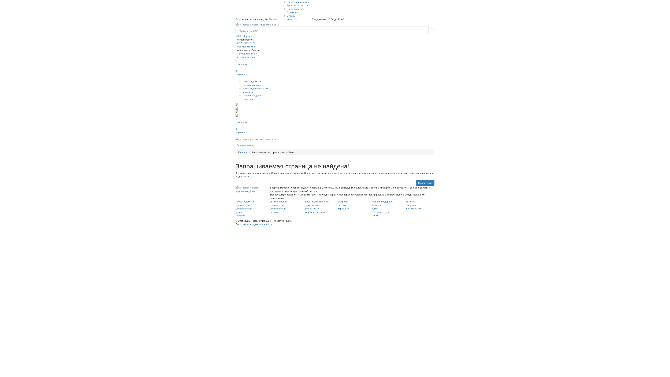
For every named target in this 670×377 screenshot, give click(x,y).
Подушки (411, 205)
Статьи (291, 15)
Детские (342, 205)
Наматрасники (414, 208)
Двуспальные (311, 208)
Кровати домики (252, 81)
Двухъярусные (244, 208)
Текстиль (248, 99)
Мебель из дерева (253, 95)
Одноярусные (243, 205)
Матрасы (248, 92)
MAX (238, 36)
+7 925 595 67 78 (245, 43)
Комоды (376, 205)
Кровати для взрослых (255, 88)
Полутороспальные (315, 212)
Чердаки (240, 215)
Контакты (292, 19)
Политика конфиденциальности (254, 224)
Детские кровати (252, 85)
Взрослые (343, 208)
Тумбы (375, 208)
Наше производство (298, 1)
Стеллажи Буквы (381, 212)
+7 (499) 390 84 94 (246, 53)
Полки (375, 215)
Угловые (240, 212)
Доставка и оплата (297, 5)
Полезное (292, 12)
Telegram (246, 36)
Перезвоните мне (246, 46)
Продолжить (425, 182)
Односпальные (312, 205)
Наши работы (294, 8)
